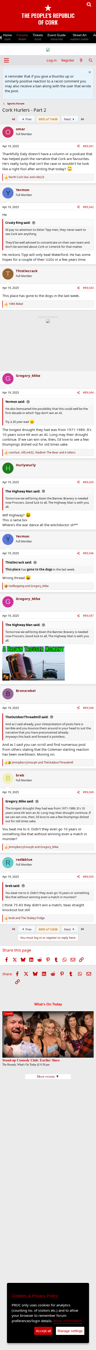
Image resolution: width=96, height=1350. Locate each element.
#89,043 (88, 288)
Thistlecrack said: (18, 562)
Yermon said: (15, 402)
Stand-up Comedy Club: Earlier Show (31, 1060)
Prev (28, 119)
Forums (22, 37)
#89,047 (88, 616)
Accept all (43, 1331)
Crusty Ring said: (18, 223)
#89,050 (88, 877)
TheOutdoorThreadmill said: (26, 717)
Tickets (38, 37)
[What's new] (81, 60)
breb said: (12, 886)
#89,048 (88, 708)
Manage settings (70, 1331)
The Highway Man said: (22, 491)
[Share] (78, 146)
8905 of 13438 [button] (48, 119)
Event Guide (57, 37)
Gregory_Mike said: (19, 801)
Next (68, 119)
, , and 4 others (42, 452)
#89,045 (88, 482)
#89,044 (88, 393)
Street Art (79, 37)
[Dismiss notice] (89, 72)
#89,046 (88, 553)
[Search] (90, 60)
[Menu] (6, 60)
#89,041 (88, 146)
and (26, 177)
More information (67, 1320)
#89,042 (88, 207)
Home (7, 37)
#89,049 (88, 792)
